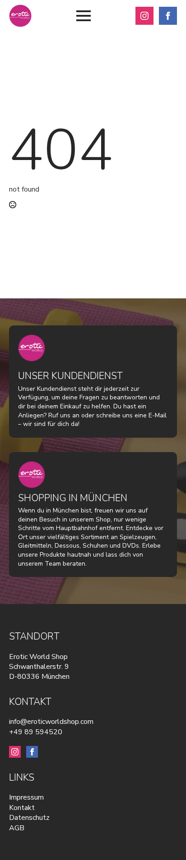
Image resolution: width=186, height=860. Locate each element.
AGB (16, 828)
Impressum (26, 797)
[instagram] (144, 16)
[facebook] (168, 16)
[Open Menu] (83, 16)
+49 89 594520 (35, 732)
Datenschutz (29, 818)
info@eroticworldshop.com (51, 722)
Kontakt (22, 808)
